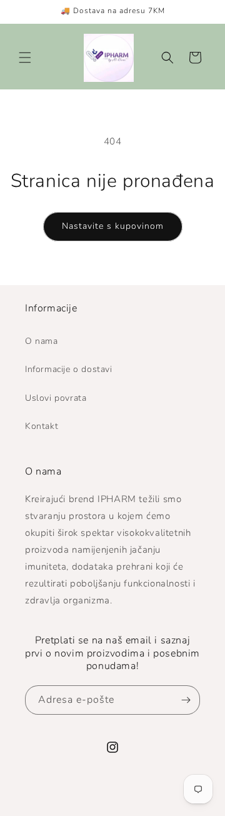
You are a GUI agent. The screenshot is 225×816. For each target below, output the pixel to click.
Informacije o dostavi (68, 369)
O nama (41, 341)
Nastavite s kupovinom (113, 226)
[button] (25, 57)
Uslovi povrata (55, 398)
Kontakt (41, 426)
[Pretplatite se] (185, 700)
